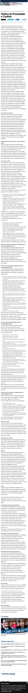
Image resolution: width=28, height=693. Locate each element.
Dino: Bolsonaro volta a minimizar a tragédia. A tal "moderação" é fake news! (13, 652)
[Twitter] (9, 679)
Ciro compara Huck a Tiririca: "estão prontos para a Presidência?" (13, 647)
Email (18, 19)
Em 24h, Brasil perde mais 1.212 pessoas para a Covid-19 (14, 649)
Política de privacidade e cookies (10, 690)
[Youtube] (6, 679)
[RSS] (13, 679)
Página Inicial (8, 11)
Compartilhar (11, 19)
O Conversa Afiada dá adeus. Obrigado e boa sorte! (13, 644)
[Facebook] (2, 679)
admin (3, 22)
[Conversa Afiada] (14, 4)
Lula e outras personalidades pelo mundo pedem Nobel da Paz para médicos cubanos (14, 661)
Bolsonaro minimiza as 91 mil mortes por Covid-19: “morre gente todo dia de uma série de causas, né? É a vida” (14, 657)
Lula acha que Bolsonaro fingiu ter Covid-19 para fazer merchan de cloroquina (14, 664)
